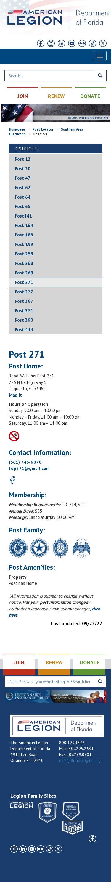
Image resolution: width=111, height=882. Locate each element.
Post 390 (24, 320)
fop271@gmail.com (29, 468)
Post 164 (24, 225)
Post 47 (22, 178)
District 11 (17, 134)
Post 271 (24, 282)
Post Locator (43, 129)
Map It (15, 395)
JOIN (23, 96)
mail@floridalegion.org (80, 760)
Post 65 (22, 206)
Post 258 (24, 254)
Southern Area (72, 129)
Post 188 (24, 235)
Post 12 (22, 159)
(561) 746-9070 (25, 462)
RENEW (56, 96)
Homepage (17, 129)
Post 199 (24, 244)
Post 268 (24, 263)
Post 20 (22, 168)
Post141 (23, 216)
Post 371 (24, 310)
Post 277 (24, 291)
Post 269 (24, 273)
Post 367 (24, 301)
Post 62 (22, 187)
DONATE (90, 96)
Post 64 (22, 197)
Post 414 (24, 329)
